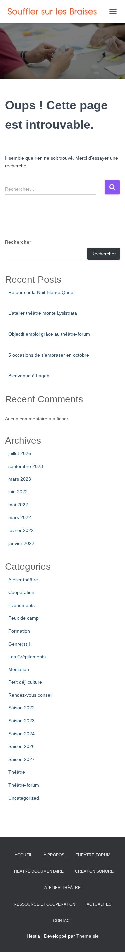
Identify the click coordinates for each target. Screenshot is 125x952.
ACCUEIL (23, 855)
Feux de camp (23, 618)
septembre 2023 (25, 466)
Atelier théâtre (23, 579)
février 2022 (21, 530)
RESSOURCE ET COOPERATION (44, 904)
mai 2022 (18, 504)
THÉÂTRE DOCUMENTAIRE (38, 871)
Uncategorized (23, 798)
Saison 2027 (21, 759)
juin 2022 (18, 491)
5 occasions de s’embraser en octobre (48, 355)
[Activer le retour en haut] (111, 938)
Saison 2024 (21, 733)
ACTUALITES (99, 904)
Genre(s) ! (19, 644)
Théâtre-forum (23, 785)
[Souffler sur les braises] (55, 11)
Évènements (21, 605)
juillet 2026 (19, 453)
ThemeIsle (87, 936)
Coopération (21, 592)
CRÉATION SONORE (94, 871)
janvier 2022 (21, 543)
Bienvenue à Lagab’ (29, 375)
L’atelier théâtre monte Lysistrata (42, 313)
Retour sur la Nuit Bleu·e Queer (41, 292)
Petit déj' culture (25, 682)
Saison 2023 (21, 720)
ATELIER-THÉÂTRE (62, 887)
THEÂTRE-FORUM (93, 855)
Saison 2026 (21, 746)
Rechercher (18, 242)
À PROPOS (54, 855)
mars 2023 (19, 479)
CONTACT (62, 920)
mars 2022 (19, 517)
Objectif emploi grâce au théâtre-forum (49, 334)
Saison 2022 (21, 707)
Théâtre (16, 772)
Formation (19, 631)
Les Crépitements (27, 656)
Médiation (18, 669)
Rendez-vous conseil (30, 695)
